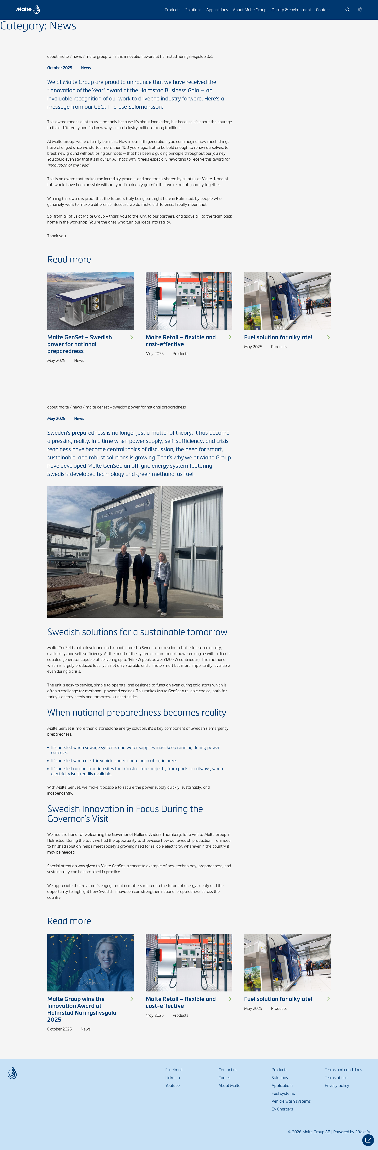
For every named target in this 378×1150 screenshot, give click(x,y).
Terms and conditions (343, 1070)
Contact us (228, 1070)
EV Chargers (282, 1109)
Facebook (174, 1070)
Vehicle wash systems (291, 1101)
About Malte (58, 56)
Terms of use (336, 1077)
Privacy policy (337, 1085)
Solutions (193, 10)
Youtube (172, 1085)
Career (224, 1077)
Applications (217, 10)
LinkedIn (172, 1077)
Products (172, 10)
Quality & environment (291, 10)
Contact (323, 10)
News (77, 56)
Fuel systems (283, 1093)
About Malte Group (250, 10)
